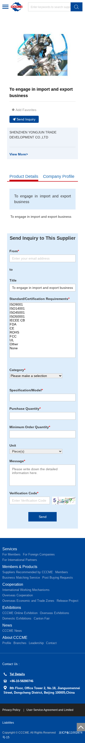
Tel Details (17, 674)
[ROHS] (42, 332)
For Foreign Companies (39, 554)
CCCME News (12, 630)
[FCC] (42, 336)
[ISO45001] (42, 313)
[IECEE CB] (42, 320)
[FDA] (42, 324)
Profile (6, 643)
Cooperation (12, 584)
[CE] (42, 328)
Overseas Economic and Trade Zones (28, 600)
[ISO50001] (42, 317)
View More (18, 154)
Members (61, 572)
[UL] (42, 340)
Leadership (36, 643)
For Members (11, 554)
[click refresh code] (63, 500)
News (7, 625)
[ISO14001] (42, 309)
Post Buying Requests (57, 577)
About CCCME (14, 638)
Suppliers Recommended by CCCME (27, 572)
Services (9, 549)
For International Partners (19, 560)
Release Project (67, 600)
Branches (19, 643)
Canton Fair (42, 618)
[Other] (42, 344)
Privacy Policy (11, 710)
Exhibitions (11, 608)
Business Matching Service (21, 577)
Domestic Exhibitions (16, 618)
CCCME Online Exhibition (20, 613)
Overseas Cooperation (17, 595)
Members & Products (19, 567)
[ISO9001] (42, 305)
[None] (42, 348)
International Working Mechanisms (26, 590)
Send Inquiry (26, 119)
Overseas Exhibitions (54, 613)
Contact (51, 643)
